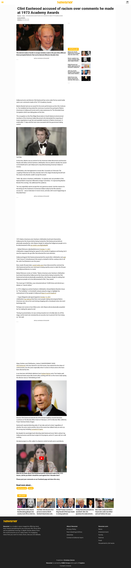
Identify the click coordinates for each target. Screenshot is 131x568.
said (64, 257)
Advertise (70, 535)
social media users (38, 265)
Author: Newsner (21, 17)
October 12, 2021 (45, 297)
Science (101, 537)
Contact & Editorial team (75, 537)
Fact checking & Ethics (74, 532)
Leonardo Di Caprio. (37, 429)
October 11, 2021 (45, 249)
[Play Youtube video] (41, 458)
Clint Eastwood (20, 365)
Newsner (19, 15)
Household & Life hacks (106, 543)
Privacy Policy (71, 529)
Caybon (82, 563)
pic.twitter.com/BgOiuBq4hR (39, 245)
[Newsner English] (65, 2)
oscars (31, 488)
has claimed (27, 299)
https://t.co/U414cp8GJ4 (48, 293)
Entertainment (103, 532)
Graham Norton (45, 373)
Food (100, 540)
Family (100, 535)
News (23, 15)
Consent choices (65, 566)
